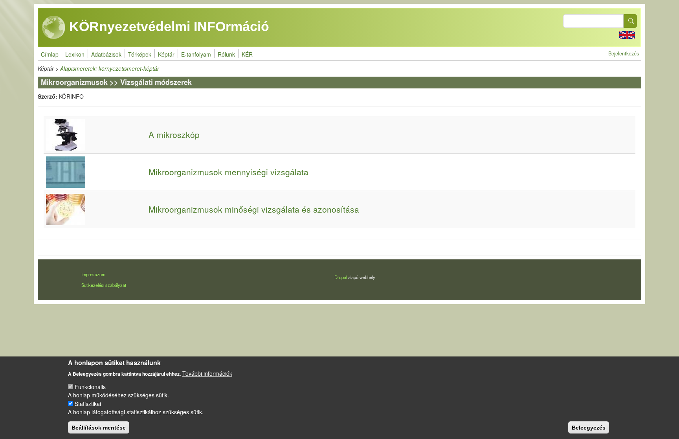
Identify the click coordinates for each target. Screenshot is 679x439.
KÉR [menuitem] (247, 54)
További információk (207, 373)
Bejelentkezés (623, 53)
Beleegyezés (589, 427)
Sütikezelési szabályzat (103, 285)
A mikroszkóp (174, 134)
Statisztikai (88, 403)
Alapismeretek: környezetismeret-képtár (109, 68)
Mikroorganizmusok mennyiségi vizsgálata (228, 172)
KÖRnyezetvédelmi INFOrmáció (167, 26)
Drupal (340, 277)
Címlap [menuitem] (50, 54)
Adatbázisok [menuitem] (106, 54)
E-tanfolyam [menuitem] (196, 54)
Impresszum (93, 274)
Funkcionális (90, 387)
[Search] (630, 21)
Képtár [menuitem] (166, 54)
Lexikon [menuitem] (74, 54)
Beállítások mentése (99, 427)
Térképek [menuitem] (139, 54)
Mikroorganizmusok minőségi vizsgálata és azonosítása (254, 209)
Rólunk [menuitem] (226, 54)
